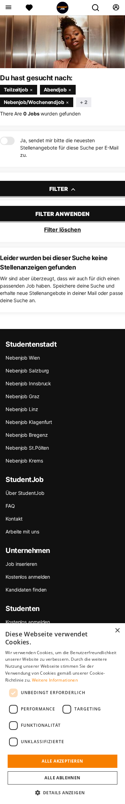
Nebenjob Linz (22, 409)
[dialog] (62, 713)
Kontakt (14, 519)
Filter (59, 188)
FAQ (10, 506)
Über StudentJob (25, 493)
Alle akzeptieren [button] (62, 761)
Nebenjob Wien (23, 358)
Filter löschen (62, 229)
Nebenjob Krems (24, 461)
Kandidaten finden (26, 590)
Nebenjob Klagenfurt (29, 422)
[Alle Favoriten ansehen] (29, 7)
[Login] (116, 7)
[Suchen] (98, 7)
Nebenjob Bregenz (27, 435)
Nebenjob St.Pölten (27, 448)
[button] (62, 792)
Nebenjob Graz (23, 396)
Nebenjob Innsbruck (28, 383)
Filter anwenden (62, 213)
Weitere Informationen (55, 680)
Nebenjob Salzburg (27, 370)
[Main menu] (8, 7)
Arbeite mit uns (22, 531)
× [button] (117, 630)
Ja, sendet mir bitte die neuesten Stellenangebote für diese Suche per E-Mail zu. (69, 147)
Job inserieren (21, 564)
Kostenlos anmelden (28, 577)
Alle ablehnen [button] (62, 778)
